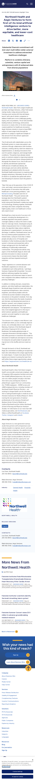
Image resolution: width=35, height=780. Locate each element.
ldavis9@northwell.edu (19, 474)
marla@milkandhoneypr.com (22, 482)
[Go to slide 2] (19, 100)
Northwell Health (7, 108)
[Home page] (9, 4)
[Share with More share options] (28, 40)
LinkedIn (19, 415)
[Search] (27, 4)
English (5, 526)
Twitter (4, 415)
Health (15, 490)
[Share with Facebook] (16, 40)
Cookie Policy (6, 766)
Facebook (25, 413)
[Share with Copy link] (24, 40)
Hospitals (27, 487)
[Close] (32, 760)
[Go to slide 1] (17, 100)
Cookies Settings (17, 771)
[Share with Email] (20, 40)
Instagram (10, 415)
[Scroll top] (28, 668)
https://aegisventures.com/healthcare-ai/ (18, 361)
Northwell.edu (22, 411)
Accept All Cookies (17, 776)
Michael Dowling (7, 194)
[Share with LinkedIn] (9, 40)
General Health (18, 487)
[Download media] (14, 95)
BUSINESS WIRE (23, 105)
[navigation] (31, 4)
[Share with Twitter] (12, 40)
